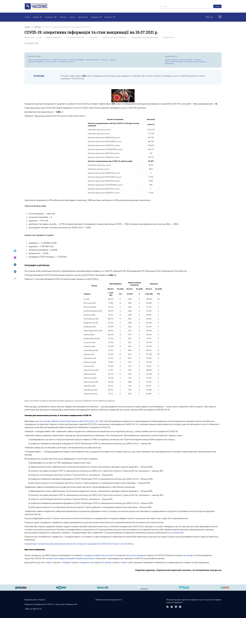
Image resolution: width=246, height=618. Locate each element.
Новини (72, 17)
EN (207, 17)
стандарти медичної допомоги (99, 555)
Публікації (62, 17)
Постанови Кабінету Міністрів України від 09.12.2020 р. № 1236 (71, 421)
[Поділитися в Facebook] (15, 264)
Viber (48, 562)
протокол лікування (136, 555)
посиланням (177, 533)
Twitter (123, 562)
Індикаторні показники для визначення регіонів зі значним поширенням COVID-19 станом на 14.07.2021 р (79, 544)
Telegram (66, 562)
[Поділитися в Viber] (15, 257)
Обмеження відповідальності (108, 600)
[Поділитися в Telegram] (15, 250)
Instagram (84, 562)
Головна (27, 17)
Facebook (106, 562)
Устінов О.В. (32, 43)
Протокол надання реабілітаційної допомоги (71, 558)
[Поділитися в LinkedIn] (15, 271)
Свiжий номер (83, 17)
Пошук (217, 6)
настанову (187, 555)
